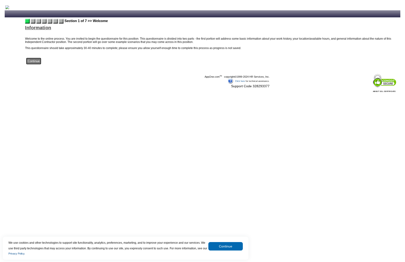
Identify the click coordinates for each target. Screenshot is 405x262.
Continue (225, 246)
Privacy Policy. (16, 253)
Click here (240, 81)
